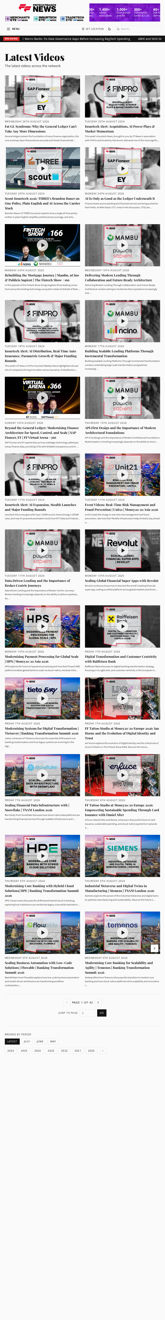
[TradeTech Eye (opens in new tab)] (72, 19)
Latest (12, 1041)
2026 (10, 1050)
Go (102, 1013)
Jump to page (68, 1013)
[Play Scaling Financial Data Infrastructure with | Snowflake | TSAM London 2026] (42, 775)
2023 (51, 1050)
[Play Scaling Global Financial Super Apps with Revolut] (122, 550)
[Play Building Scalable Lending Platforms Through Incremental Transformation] (122, 321)
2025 (24, 1050)
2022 (64, 1050)
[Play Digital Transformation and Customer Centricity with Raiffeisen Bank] (122, 626)
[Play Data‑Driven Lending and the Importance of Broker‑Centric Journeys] (42, 550)
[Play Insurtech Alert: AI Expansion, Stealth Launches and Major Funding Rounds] (42, 474)
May (53, 1041)
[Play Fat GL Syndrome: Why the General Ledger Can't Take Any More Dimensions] (42, 96)
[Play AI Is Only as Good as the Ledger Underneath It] (122, 168)
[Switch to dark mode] (109, 29)
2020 (91, 1050)
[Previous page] (66, 1002)
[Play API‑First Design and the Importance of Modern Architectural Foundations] (122, 398)
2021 (78, 1050)
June (40, 1041)
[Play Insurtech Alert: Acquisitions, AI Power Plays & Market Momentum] (122, 96)
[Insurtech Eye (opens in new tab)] (45, 19)
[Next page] (98, 1002)
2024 (37, 1050)
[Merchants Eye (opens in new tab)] (17, 19)
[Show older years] (103, 1051)
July (27, 1041)
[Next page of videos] (155, 948)
